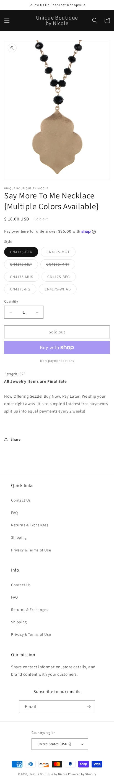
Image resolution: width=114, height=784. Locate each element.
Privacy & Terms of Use (31, 550)
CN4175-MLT (24, 265)
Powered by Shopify (82, 774)
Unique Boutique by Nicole (48, 774)
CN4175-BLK (24, 253)
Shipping (19, 537)
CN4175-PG (23, 290)
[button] (7, 20)
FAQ (14, 512)
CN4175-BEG (61, 278)
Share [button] (16, 439)
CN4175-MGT (61, 253)
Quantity (11, 301)
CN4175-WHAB (61, 290)
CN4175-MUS (24, 278)
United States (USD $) (54, 744)
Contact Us (21, 500)
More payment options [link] (57, 361)
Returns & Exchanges (29, 524)
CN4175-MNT (60, 265)
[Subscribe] (88, 706)
